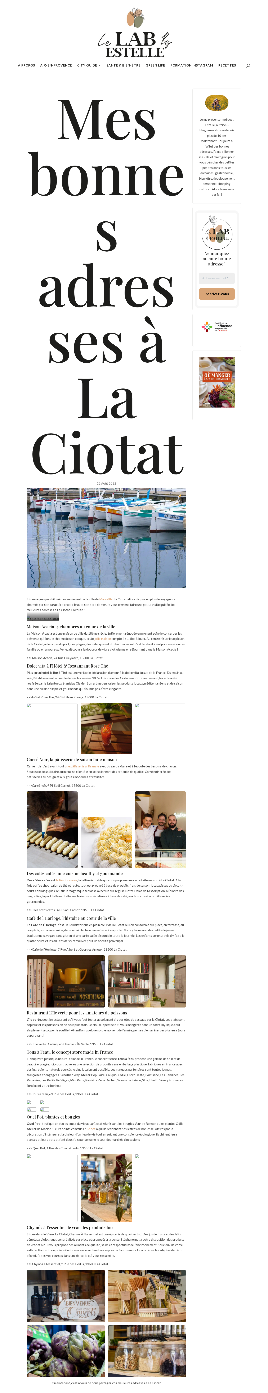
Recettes (227, 65)
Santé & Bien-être (123, 65)
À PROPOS (26, 65)
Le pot (91, 1129)
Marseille (105, 599)
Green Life (155, 65)
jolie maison (102, 638)
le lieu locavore (66, 880)
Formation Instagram (191, 65)
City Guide (87, 65)
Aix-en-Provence (56, 65)
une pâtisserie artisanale (82, 766)
